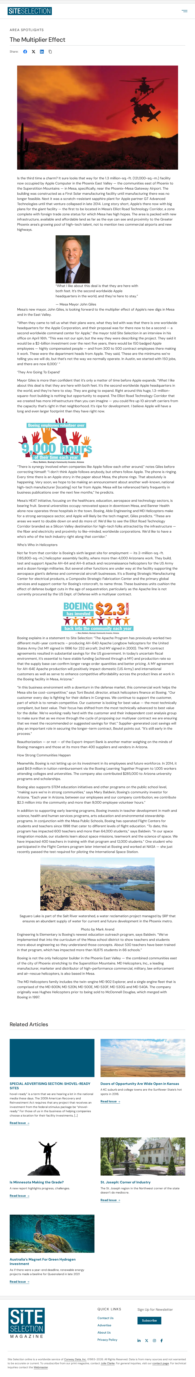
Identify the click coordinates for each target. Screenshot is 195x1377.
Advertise (104, 1325)
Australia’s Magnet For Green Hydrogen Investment (43, 1261)
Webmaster (41, 1367)
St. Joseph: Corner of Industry (126, 1182)
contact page (160, 1363)
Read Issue (18, 1123)
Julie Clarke (108, 1363)
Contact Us (105, 1318)
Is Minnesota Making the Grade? (37, 1182)
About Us (104, 1333)
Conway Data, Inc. (75, 1359)
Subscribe (149, 1320)
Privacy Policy (107, 1340)
